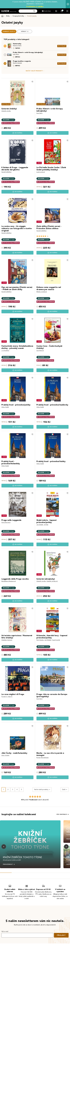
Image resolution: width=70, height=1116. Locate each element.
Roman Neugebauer (42, 757)
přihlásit (61, 935)
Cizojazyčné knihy (18, 16)
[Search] (34, 11)
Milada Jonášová (41, 292)
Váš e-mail (4, 931)
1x (47, 236)
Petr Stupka (40, 640)
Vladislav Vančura (6, 640)
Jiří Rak (46, 524)
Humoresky (17, 44)
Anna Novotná (5, 522)
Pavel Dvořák (56, 640)
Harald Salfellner (6, 172)
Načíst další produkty (34, 70)
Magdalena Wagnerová (8, 581)
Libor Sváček (5, 755)
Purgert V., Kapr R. (6, 696)
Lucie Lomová (40, 172)
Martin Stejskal (17, 63)
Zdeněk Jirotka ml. (52, 581)
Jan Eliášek (39, 524)
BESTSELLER (62, 46)
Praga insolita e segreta (22, 61)
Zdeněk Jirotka (6, 111)
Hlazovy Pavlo (17, 45)
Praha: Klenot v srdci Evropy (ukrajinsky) (28, 52)
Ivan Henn (16, 54)
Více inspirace (62, 814)
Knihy (8, 16)
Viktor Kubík (5, 407)
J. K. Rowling (5, 350)
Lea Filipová (40, 350)
